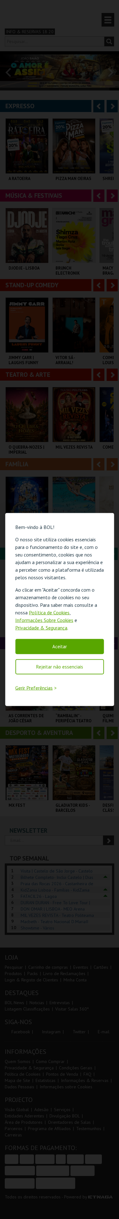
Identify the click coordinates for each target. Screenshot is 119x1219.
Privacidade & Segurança (41, 627)
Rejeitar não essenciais (59, 666)
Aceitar (59, 646)
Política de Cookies (49, 612)
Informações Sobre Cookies (44, 620)
